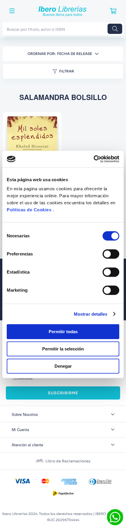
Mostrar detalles (91, 314)
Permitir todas (63, 331)
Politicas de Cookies (29, 209)
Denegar (63, 366)
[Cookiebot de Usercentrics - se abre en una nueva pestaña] (93, 159)
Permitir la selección (63, 348)
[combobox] (63, 28)
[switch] (111, 254)
